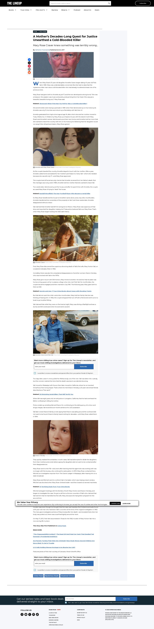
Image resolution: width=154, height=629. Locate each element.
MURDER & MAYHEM (53, 620)
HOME (35, 31)
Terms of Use (80, 615)
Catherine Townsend (42, 50)
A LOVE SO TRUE (53, 612)
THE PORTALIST (53, 622)
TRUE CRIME (42, 31)
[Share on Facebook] (29, 59)
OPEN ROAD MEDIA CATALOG (56, 625)
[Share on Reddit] (29, 72)
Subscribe (143, 3)
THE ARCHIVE (52, 615)
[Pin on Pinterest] (29, 66)
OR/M (78, 620)
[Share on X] (29, 62)
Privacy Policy (81, 617)
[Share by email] (29, 69)
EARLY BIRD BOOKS (53, 617)
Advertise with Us (82, 612)
